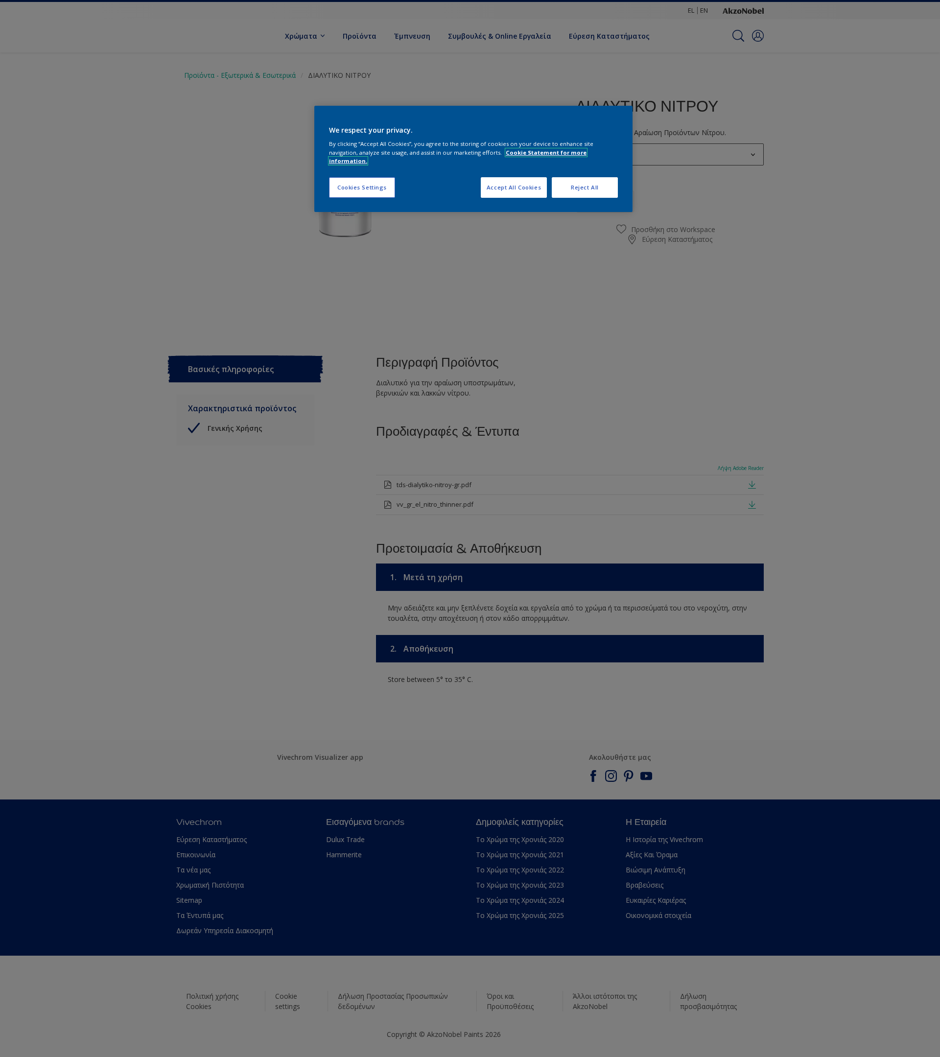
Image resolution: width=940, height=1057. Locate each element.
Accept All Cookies (514, 187)
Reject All (585, 187)
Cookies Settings (362, 187)
